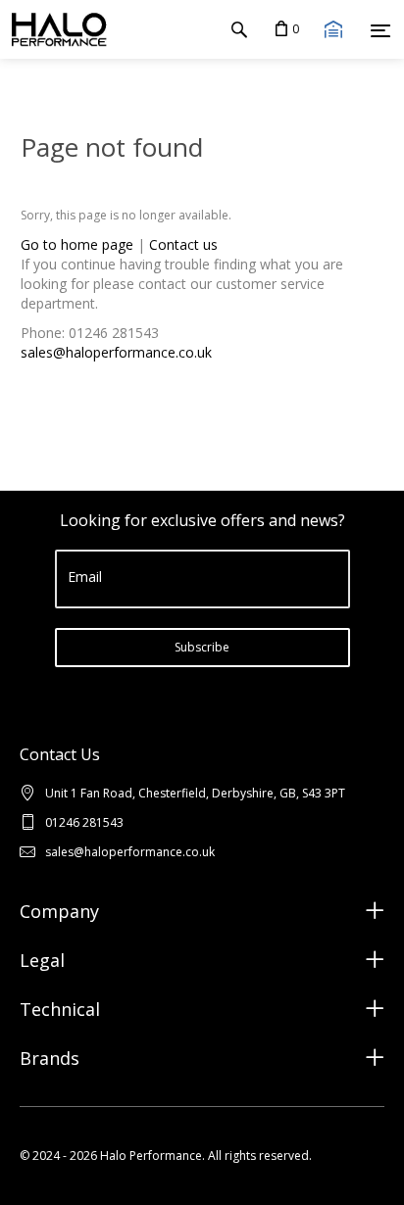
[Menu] (380, 30)
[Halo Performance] (54, 29)
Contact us (183, 244)
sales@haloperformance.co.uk (116, 352)
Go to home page (77, 244)
